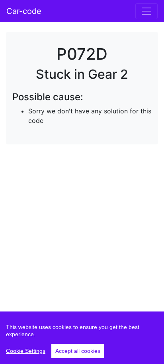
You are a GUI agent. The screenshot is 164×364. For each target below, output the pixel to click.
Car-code (23, 11)
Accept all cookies (77, 351)
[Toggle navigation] (146, 11)
